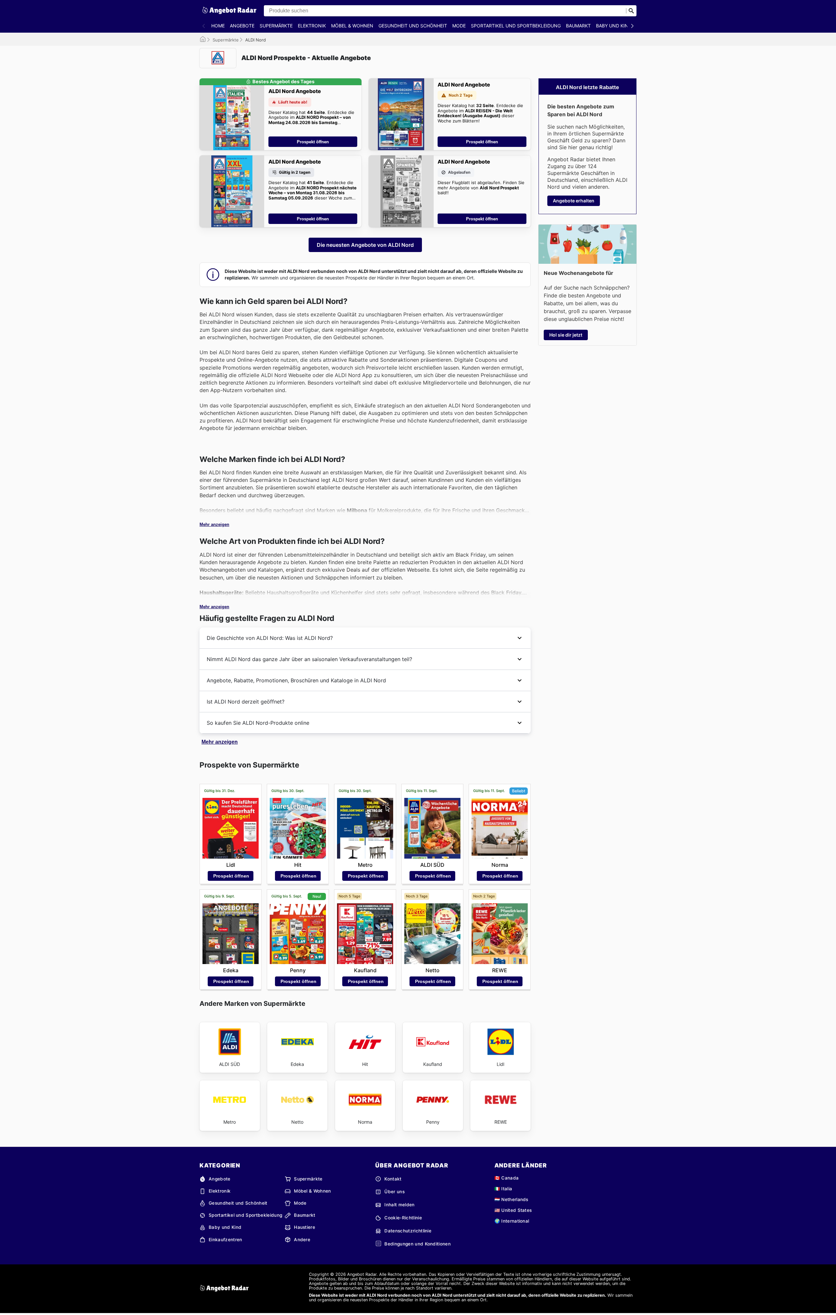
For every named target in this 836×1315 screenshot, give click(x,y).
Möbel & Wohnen (352, 25)
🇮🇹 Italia (503, 1188)
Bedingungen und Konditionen (417, 1243)
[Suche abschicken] (631, 11)
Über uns (394, 1191)
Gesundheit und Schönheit (412, 25)
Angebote (242, 25)
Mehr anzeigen (214, 524)
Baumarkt (578, 25)
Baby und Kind (614, 25)
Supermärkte (276, 25)
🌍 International (511, 1221)
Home (218, 25)
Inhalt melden (399, 1204)
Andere (302, 1239)
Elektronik (312, 25)
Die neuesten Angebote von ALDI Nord (365, 245)
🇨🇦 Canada (506, 1177)
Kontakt (392, 1178)
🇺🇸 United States (513, 1210)
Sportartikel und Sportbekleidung (516, 25)
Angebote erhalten (573, 200)
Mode (459, 25)
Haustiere (304, 1227)
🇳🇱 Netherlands (511, 1199)
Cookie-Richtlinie (403, 1217)
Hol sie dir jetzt (565, 335)
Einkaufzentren (225, 1239)
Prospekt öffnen (313, 141)
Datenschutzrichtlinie (407, 1230)
